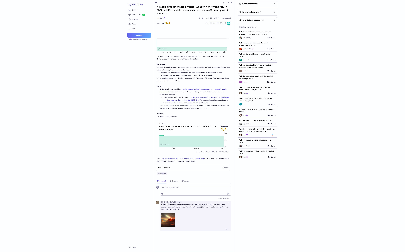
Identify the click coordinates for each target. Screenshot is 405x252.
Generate (225, 167)
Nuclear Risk (162, 173)
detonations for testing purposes (196, 89)
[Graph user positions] (206, 23)
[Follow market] (224, 2)
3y (182, 202)
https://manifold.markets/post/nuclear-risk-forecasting (182, 158)
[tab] (161, 181)
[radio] (210, 23)
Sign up (139, 35)
